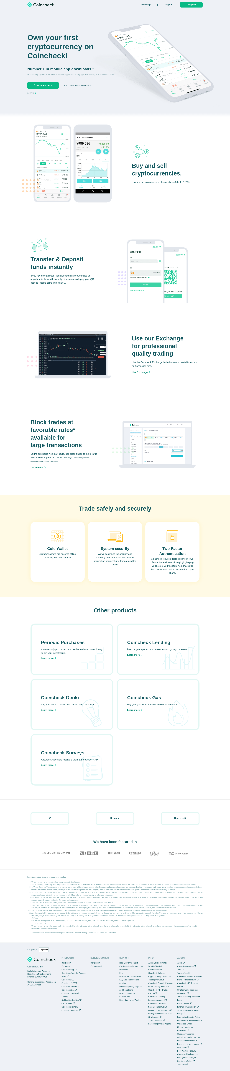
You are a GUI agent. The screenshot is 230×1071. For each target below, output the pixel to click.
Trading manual (155, 980)
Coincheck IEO (67, 980)
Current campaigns (185, 966)
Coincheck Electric (69, 987)
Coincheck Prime (68, 1007)
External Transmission (186, 1007)
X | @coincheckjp (155, 1020)
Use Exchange (140, 372)
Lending (65, 997)
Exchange (146, 5)
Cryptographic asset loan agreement (188, 992)
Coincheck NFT (68, 983)
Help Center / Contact (128, 963)
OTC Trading (66, 1003)
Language (32, 949)
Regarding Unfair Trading (130, 1000)
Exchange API (96, 966)
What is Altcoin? (155, 970)
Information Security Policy (188, 1017)
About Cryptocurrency (157, 963)
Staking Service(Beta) (70, 1000)
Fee (121, 973)
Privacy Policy (183, 1003)
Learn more (37, 467)
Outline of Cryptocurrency (159, 1010)
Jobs (179, 970)
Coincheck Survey (69, 993)
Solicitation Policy (184, 1061)
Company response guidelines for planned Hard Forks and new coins (189, 1037)
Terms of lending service (187, 997)
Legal (179, 1000)
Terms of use (182, 973)
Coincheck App (67, 970)
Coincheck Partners (69, 1010)
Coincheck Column (156, 973)
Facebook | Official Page (158, 1024)
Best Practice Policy (185, 1051)
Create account (43, 85)
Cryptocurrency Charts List (159, 976)
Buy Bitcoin (66, 963)
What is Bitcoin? (155, 966)
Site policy (181, 1064)
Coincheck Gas (67, 990)
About (179, 963)
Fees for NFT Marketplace (130, 976)
